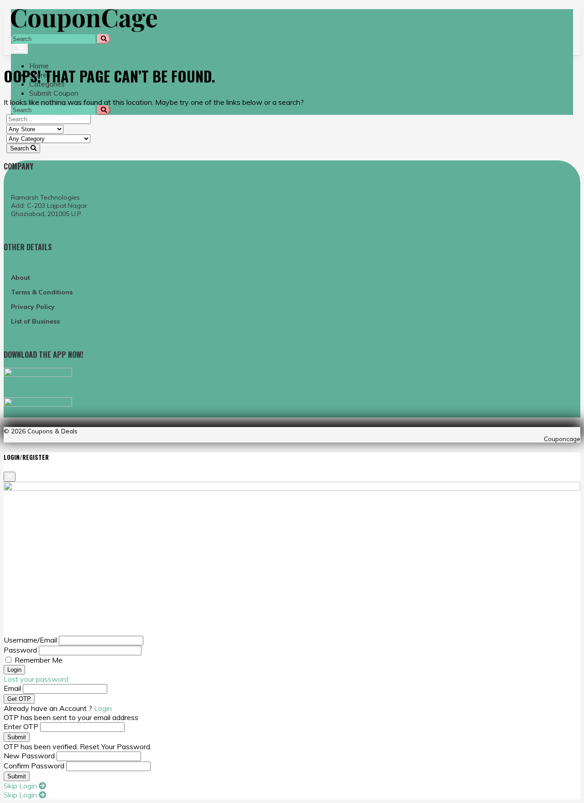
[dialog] (292, 626)
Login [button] (103, 708)
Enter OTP (21, 726)
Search (20, 148)
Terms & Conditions (42, 292)
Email (12, 688)
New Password (29, 755)
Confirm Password (34, 765)
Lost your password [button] (36, 679)
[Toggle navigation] (19, 49)
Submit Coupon (53, 93)
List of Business (35, 321)
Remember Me (39, 659)
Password (20, 649)
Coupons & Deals (52, 431)
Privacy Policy (33, 307)
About (20, 277)
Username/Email (30, 639)
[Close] (10, 477)
